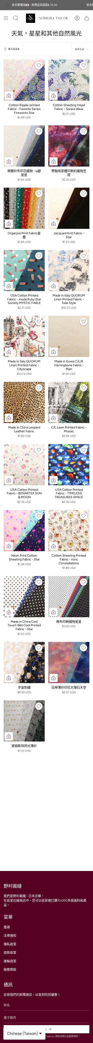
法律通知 (10, 936)
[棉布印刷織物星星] (68, 596)
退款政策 (10, 952)
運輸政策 (10, 961)
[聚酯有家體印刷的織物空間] (68, 146)
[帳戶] (77, 18)
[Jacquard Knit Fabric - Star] (68, 208)
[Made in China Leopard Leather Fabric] (24, 402)
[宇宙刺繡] (24, 662)
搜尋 (7, 927)
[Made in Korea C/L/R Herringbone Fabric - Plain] (68, 336)
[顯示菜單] (5, 18)
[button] (20, 18)
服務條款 (10, 969)
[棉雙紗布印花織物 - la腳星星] (24, 146)
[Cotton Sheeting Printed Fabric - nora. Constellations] (68, 530)
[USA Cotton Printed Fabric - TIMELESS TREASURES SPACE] (68, 464)
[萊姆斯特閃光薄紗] (24, 721)
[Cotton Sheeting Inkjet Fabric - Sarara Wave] (68, 80)
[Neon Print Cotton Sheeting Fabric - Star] (24, 530)
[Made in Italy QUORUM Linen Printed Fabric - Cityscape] (24, 336)
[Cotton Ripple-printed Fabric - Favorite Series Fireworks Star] (24, 80)
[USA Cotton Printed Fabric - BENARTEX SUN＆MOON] (24, 464)
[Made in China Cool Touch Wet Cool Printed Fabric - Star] (24, 596)
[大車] (86, 18)
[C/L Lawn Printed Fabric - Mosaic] (68, 402)
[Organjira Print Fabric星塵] (24, 208)
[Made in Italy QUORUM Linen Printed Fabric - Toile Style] (68, 270)
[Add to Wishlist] (38, 65)
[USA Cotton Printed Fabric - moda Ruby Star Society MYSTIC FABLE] (24, 270)
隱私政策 (10, 944)
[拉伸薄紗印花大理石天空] (68, 662)
